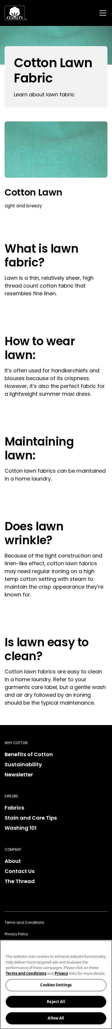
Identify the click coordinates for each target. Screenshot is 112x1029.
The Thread (20, 881)
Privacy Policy (16, 934)
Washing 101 (20, 827)
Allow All (56, 1018)
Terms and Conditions (24, 922)
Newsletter (19, 774)
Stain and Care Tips (31, 817)
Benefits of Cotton (29, 754)
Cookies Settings (56, 984)
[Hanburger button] (102, 13)
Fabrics (14, 807)
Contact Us (19, 871)
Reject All (56, 1001)
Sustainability (23, 764)
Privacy (61, 973)
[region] (56, 984)
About (13, 861)
